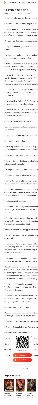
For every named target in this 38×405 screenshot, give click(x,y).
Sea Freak (6, 397)
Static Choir (30, 397)
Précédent (25, 368)
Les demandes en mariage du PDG (20, 2)
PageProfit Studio (20, 397)
